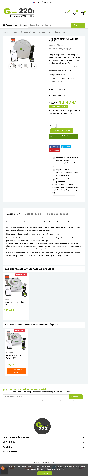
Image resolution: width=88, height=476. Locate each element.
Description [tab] (13, 214)
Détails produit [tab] (34, 214)
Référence (53, 49)
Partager (55, 147)
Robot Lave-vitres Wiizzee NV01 (13, 357)
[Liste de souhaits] (74, 13)
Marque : (52, 45)
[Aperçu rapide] (31, 277)
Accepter (44, 473)
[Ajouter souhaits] (31, 282)
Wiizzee (60, 45)
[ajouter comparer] (31, 286)
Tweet (67, 147)
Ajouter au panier (62, 131)
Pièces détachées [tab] (57, 214)
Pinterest (56, 150)
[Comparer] (66, 13)
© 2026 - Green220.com (44, 463)
